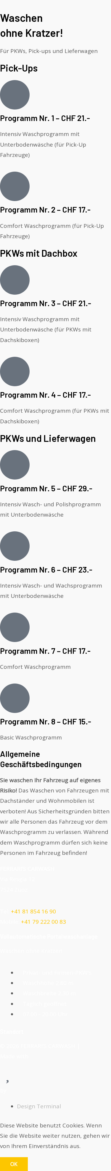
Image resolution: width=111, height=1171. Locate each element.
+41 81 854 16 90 (33, 911)
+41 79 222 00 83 (43, 921)
